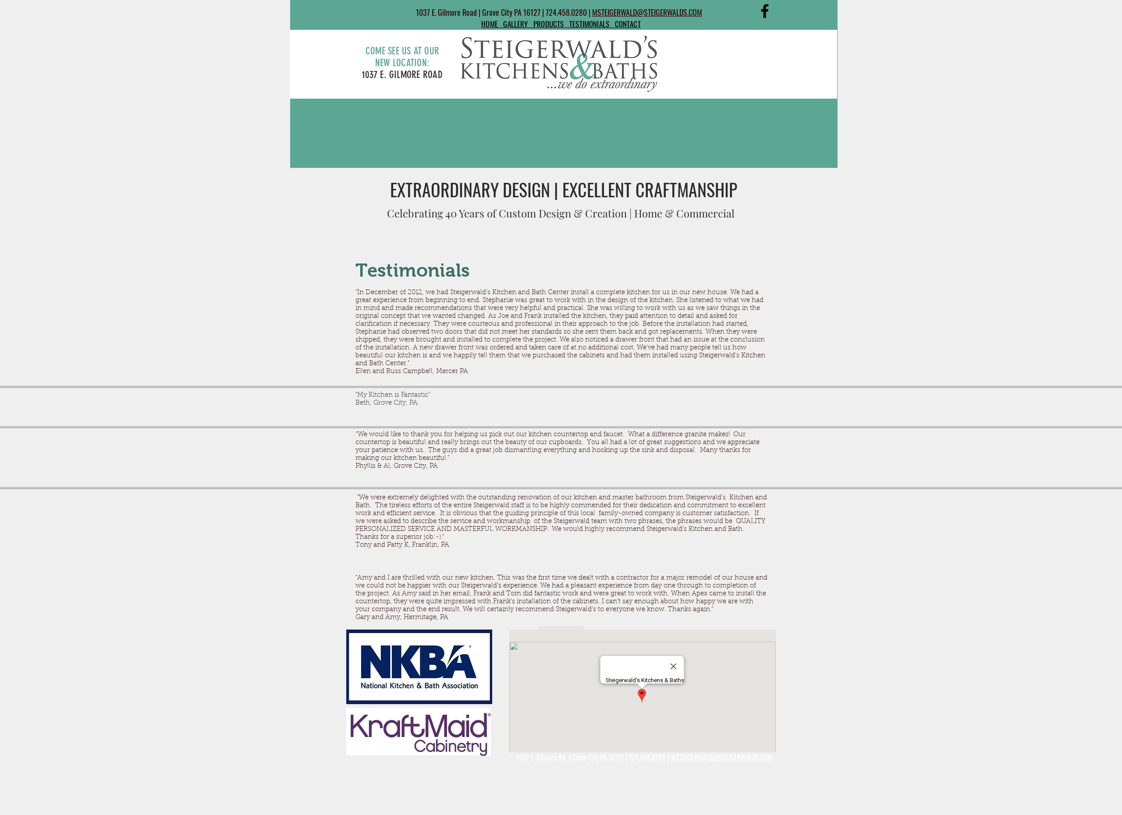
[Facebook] (765, 11)
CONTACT (628, 23)
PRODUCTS (551, 23)
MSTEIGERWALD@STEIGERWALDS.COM (647, 12)
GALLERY (518, 23)
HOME (492, 23)
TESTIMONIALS (592, 23)
